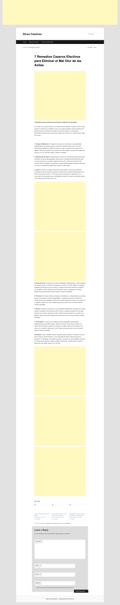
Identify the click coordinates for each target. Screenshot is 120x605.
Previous (89, 47)
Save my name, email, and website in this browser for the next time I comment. (55, 587)
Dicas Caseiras (32, 34)
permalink (67, 523)
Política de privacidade (47, 42)
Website (38, 583)
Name (38, 565)
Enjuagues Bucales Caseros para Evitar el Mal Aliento (77, 514)
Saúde (47, 523)
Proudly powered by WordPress (66, 599)
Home (24, 42)
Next (95, 47)
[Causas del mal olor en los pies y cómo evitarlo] (60, 508)
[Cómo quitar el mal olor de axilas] (42, 508)
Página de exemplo (34, 42)
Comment (39, 541)
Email (38, 574)
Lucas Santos (54, 523)
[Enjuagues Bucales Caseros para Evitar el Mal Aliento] (77, 508)
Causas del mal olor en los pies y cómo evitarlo (59, 514)
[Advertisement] (55, 12)
